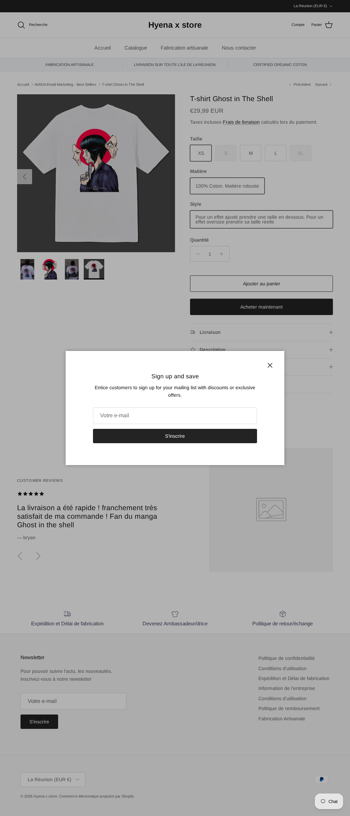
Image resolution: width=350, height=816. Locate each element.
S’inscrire (175, 436)
